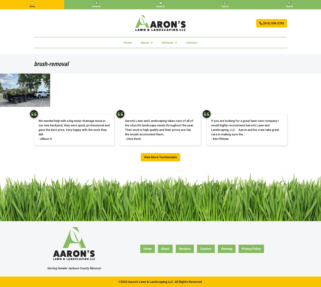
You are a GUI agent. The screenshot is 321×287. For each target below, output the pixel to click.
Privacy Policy (251, 248)
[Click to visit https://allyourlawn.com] (160, 23)
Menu (32, 6)
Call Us (224, 6)
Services (96, 6)
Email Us (160, 6)
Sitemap (226, 248)
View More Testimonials (160, 157)
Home (128, 42)
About (145, 42)
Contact (191, 42)
